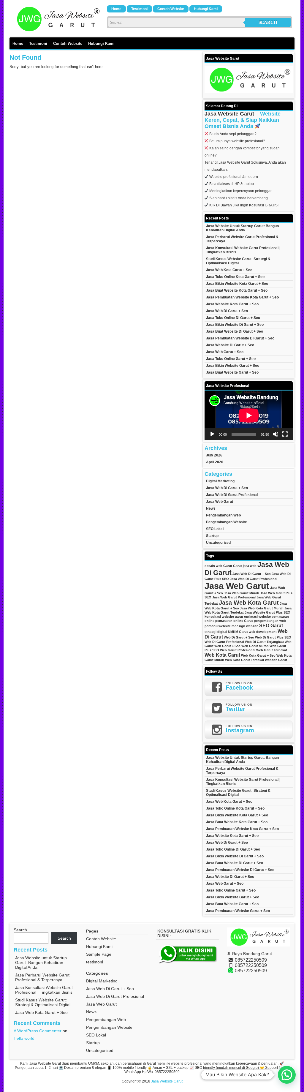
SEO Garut (271, 625)
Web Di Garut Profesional (224, 642)
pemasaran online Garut (234, 620)
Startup (212, 536)
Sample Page (98, 954)
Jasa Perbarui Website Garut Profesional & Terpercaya (242, 239)
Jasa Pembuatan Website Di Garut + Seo (240, 338)
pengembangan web (270, 620)
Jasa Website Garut (229, 114)
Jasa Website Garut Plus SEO (267, 612)
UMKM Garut (238, 631)
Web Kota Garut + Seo (258, 655)
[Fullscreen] (285, 434)
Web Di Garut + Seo (239, 637)
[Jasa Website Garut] (57, 31)
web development (263, 631)
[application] (249, 415)
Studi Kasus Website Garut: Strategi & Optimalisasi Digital (238, 261)
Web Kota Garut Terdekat (244, 660)
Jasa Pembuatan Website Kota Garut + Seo (242, 297)
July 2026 (214, 455)
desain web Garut (218, 566)
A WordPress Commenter (37, 1030)
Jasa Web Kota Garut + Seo (229, 270)
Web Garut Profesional (237, 650)
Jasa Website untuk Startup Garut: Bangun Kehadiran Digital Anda (242, 228)
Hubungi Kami (206, 9)
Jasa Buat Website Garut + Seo (232, 372)
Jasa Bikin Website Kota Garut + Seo (237, 284)
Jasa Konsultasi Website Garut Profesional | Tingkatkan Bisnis (243, 250)
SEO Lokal (215, 529)
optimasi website (257, 616)
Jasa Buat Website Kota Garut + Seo (236, 290)
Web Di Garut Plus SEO (273, 637)
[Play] (212, 434)
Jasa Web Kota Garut (249, 602)
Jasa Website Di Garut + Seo (230, 345)
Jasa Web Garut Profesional (234, 597)
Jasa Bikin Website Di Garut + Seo (235, 325)
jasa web (249, 566)
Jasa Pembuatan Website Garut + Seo (238, 911)
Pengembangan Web (223, 515)
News (211, 508)
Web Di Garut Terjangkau (264, 642)
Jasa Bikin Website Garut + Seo (232, 366)
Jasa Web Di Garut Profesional (232, 495)
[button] (287, 1075)
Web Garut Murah (255, 646)
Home (116, 9)
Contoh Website (170, 9)
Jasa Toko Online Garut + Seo (231, 359)
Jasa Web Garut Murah (241, 593)
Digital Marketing (220, 481)
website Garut (276, 660)
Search (268, 22)
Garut (237, 566)
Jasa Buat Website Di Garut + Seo (234, 331)
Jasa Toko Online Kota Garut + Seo (235, 277)
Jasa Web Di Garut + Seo (227, 311)
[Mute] (275, 434)
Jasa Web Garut (219, 502)
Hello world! (25, 1038)
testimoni (139, 9)
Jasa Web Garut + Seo (224, 352)
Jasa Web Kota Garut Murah (262, 608)
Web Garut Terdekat (271, 650)
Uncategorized (218, 543)
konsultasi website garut (224, 616)
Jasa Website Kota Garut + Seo (232, 304)
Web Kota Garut (222, 655)
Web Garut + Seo (227, 646)
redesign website (245, 626)
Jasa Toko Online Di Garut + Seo (233, 318)
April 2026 (214, 462)
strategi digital (216, 631)
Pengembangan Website (226, 522)
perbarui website (218, 626)
